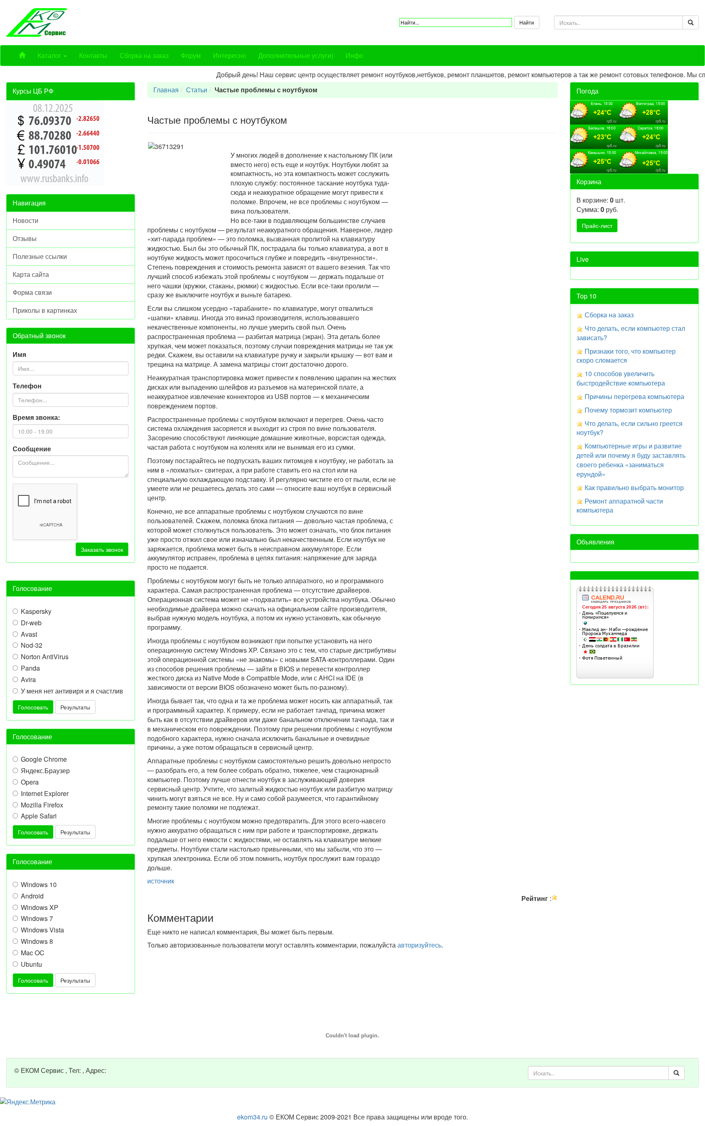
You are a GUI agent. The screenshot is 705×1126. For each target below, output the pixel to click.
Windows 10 (39, 884)
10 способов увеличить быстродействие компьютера (620, 378)
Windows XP (39, 907)
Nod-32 (31, 645)
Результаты (75, 707)
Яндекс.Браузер (45, 770)
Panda (30, 668)
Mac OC (32, 952)
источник (160, 880)
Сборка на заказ (144, 55)
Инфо (354, 55)
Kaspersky (36, 611)
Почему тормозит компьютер (628, 410)
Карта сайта (31, 274)
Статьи (196, 89)
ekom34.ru (252, 1117)
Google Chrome (44, 759)
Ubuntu (31, 964)
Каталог (50, 55)
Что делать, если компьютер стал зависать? (630, 332)
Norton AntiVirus (45, 656)
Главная (166, 89)
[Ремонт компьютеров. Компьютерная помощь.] (36, 21)
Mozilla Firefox (42, 804)
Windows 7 (37, 918)
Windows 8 (37, 941)
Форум (191, 55)
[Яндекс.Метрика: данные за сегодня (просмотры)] (27, 1102)
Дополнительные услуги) (295, 55)
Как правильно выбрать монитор (634, 487)
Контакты (93, 55)
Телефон (27, 385)
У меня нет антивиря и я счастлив (72, 691)
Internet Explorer (45, 793)
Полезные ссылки (40, 256)
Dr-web (31, 622)
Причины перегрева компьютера (634, 396)
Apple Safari (39, 816)
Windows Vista (42, 929)
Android (32, 896)
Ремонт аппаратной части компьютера (619, 505)
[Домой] (22, 55)
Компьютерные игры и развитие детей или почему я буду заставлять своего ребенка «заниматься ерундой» (630, 460)
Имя (19, 354)
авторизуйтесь (419, 945)
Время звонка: (36, 417)
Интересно (229, 55)
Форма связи (32, 292)
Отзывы (25, 238)
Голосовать (33, 707)
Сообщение (32, 448)
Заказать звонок (102, 549)
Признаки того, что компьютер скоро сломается (626, 355)
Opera (30, 782)
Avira (28, 679)
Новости (25, 220)
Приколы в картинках (45, 310)
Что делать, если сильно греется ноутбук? (629, 428)
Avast (29, 634)
